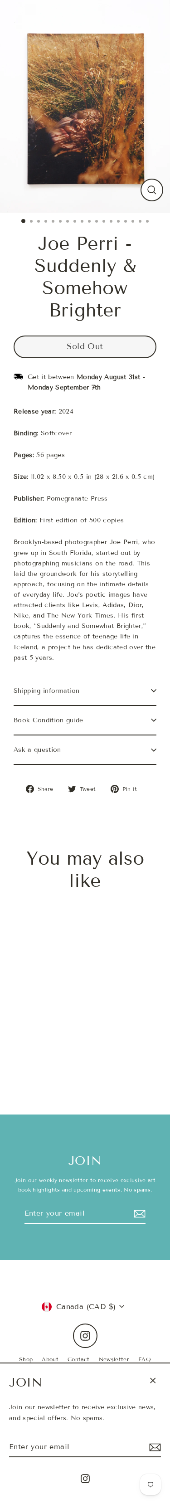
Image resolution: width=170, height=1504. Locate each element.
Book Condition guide (48, 720)
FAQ (144, 1359)
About (50, 1359)
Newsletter (114, 1359)
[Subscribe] (153, 1447)
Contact (78, 1359)
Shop (26, 1359)
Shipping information (47, 691)
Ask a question (37, 750)
